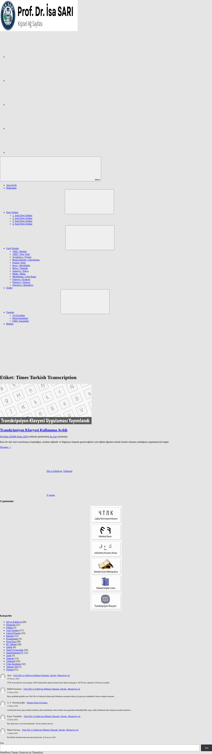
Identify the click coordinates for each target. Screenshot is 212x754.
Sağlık (9, 647)
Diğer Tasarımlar (20, 321)
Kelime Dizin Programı (37, 703)
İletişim (9, 323)
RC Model (11, 644)
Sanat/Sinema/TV (15, 652)
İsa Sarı (53, 436)
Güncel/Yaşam (13, 633)
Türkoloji (67, 471)
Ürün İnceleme (13, 664)
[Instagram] (29, 80)
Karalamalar (12, 638)
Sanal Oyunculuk (14, 650)
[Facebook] (29, 56)
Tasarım (10, 312)
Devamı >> (5, 447)
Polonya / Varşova (21, 282)
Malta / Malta (18, 273)
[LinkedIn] (29, 128)
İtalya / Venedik (20, 268)
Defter (9, 288)
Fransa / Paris (19, 262)
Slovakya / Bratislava (22, 285)
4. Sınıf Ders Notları (22, 224)
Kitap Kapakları (20, 318)
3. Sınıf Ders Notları (22, 221)
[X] (29, 104)
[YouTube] (29, 152)
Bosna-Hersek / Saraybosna (26, 259)
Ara (2, 743)
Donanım (10, 624)
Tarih (8, 655)
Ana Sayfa (11, 185)
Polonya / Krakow (21, 279)
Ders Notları (12, 212)
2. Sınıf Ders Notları (22, 218)
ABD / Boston (19, 251)
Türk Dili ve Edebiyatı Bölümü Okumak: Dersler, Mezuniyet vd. (41, 675)
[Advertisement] (106, 349)
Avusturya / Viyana (21, 257)
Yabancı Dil (12, 666)
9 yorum (51, 495)
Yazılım (10, 669)
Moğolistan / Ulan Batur (24, 276)
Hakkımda (11, 188)
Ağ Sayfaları (18, 315)
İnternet (10, 636)
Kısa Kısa (11, 641)
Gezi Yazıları (12, 248)
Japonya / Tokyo (20, 271)
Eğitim (9, 627)
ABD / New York (21, 254)
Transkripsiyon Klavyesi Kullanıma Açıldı (33, 430)
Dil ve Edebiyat (54, 471)
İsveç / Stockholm (21, 265)
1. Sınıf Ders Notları (22, 215)
